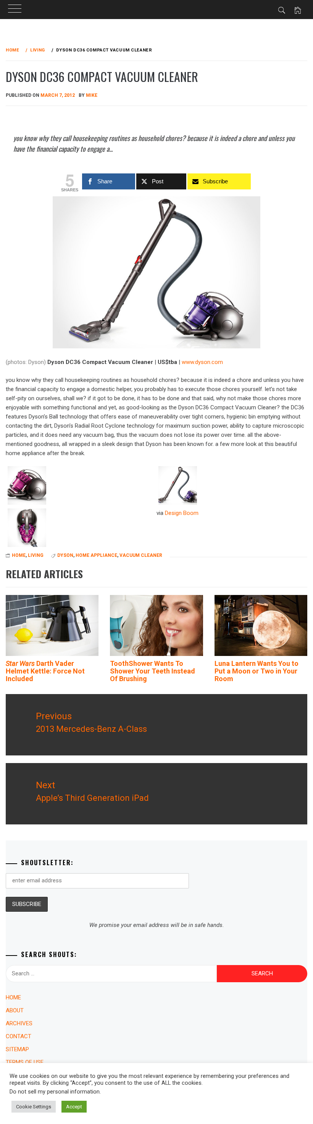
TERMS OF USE (25, 1062)
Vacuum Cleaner (140, 555)
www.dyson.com (202, 362)
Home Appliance (96, 555)
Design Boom (181, 513)
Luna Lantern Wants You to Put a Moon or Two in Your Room (256, 671)
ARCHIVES (19, 1023)
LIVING (36, 555)
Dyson (65, 555)
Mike (91, 95)
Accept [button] (74, 1107)
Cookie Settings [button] (33, 1107)
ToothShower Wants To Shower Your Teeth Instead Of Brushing (152, 671)
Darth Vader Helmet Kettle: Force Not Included (45, 671)
